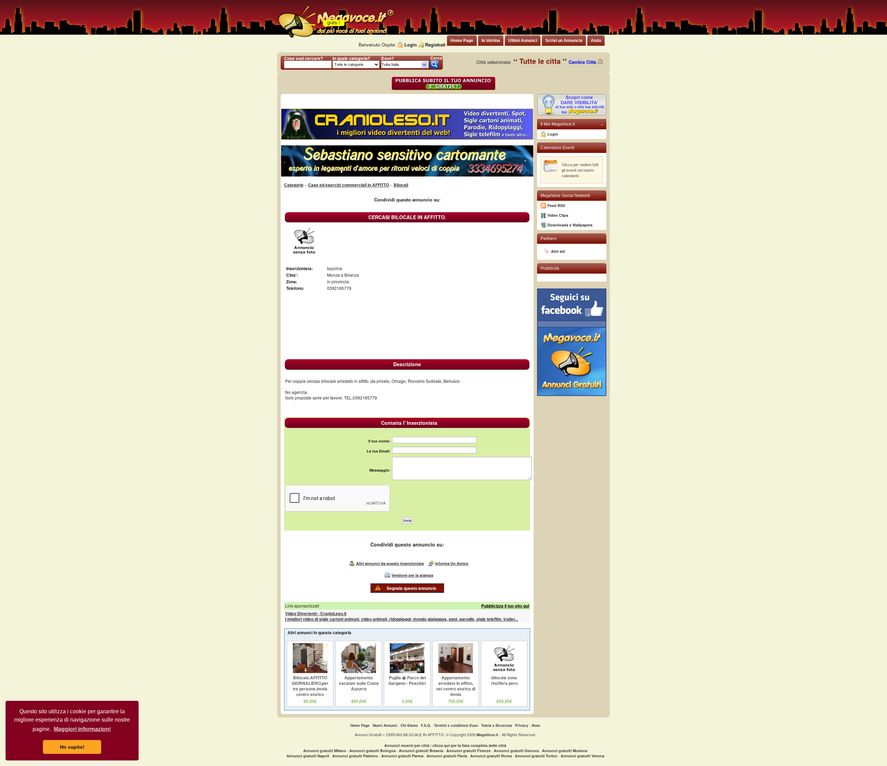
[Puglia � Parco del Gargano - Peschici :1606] (407, 671)
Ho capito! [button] (72, 747)
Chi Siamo (409, 725)
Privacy (521, 725)
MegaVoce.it (487, 734)
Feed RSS (556, 205)
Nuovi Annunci (385, 725)
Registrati (435, 44)
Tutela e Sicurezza (496, 725)
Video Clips (557, 215)
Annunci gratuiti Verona (582, 755)
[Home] (335, 38)
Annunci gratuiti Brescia (421, 750)
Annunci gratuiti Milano (324, 750)
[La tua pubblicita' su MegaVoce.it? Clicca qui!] (571, 114)
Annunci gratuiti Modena (564, 750)
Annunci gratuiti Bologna (372, 750)
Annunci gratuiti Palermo (355, 755)
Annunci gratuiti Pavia (447, 755)
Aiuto (536, 725)
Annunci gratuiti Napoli (308, 755)
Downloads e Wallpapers (569, 224)
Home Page (360, 725)
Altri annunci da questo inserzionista (390, 563)
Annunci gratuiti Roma (491, 755)
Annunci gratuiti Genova (516, 750)
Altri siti (558, 251)
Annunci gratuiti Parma (402, 755)
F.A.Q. (426, 725)
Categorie (294, 185)
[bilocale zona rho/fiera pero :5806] (504, 671)
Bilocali (401, 185)
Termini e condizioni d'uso (456, 725)
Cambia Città (583, 62)
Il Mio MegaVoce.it (572, 124)
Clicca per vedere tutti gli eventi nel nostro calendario (580, 170)
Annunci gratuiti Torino (536, 755)
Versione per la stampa (412, 575)
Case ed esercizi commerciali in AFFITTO (348, 185)
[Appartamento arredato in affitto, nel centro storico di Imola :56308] (455, 671)
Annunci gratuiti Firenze (468, 750)
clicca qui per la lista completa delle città (469, 745)
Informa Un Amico (451, 563)
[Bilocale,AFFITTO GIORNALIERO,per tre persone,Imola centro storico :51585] (310, 671)
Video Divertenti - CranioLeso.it (315, 613)
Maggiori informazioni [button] (82, 729)
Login (410, 44)
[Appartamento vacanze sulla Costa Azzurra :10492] (358, 671)
